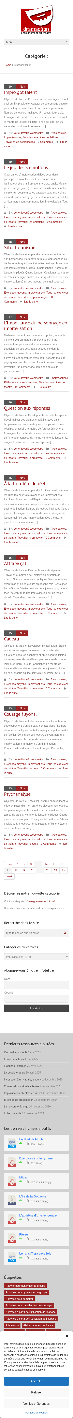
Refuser (36, 1392)
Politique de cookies (36, 1412)
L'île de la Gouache (32, 1196)
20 (31, 870)
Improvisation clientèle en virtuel (23, 1093)
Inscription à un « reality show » (22, 1079)
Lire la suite (15, 226)
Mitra (23, 1177)
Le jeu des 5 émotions (26, 167)
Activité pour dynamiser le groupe (25, 1285)
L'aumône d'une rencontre (38, 1215)
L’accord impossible (15, 1052)
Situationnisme (19, 247)
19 (24, 870)
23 (47, 870)
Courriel (9, 992)
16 (61, 864)
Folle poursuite (12, 1113)
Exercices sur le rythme (36, 1158)
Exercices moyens (15, 217)
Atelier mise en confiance (38, 1325)
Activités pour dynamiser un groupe (26, 1292)
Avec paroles (58, 132)
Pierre (23, 1234)
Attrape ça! (15, 563)
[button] (67, 1336)
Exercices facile (13, 453)
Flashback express (15, 1065)
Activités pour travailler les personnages (29, 1305)
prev (9, 864)
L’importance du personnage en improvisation (35, 325)
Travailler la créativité (30, 457)
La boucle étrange (14, 1072)
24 (55, 870)
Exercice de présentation (18, 1099)
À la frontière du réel (24, 483)
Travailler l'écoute (27, 768)
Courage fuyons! (20, 714)
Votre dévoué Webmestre (28, 132)
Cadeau (11, 639)
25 (63, 870)
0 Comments (45, 141)
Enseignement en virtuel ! (42, 901)
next (9, 876)
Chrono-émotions (14, 1059)
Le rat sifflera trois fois (35, 1253)
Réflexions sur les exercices (20, 382)
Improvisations (12, 137)
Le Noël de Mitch (31, 1139)
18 (16, 870)
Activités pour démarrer (19, 1298)
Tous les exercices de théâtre (40, 137)
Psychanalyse (17, 794)
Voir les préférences (36, 1403)
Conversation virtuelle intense (21, 1086)
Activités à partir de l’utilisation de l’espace (31, 1318)
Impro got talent (20, 92)
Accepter (37, 1381)
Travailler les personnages (19, 141)
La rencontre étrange (16, 1106)
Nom (7, 978)
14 (46, 864)
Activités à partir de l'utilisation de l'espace (31, 1311)
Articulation (12, 1325)
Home (7, 65)
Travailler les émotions (30, 221)
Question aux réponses (27, 408)
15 (54, 864)
